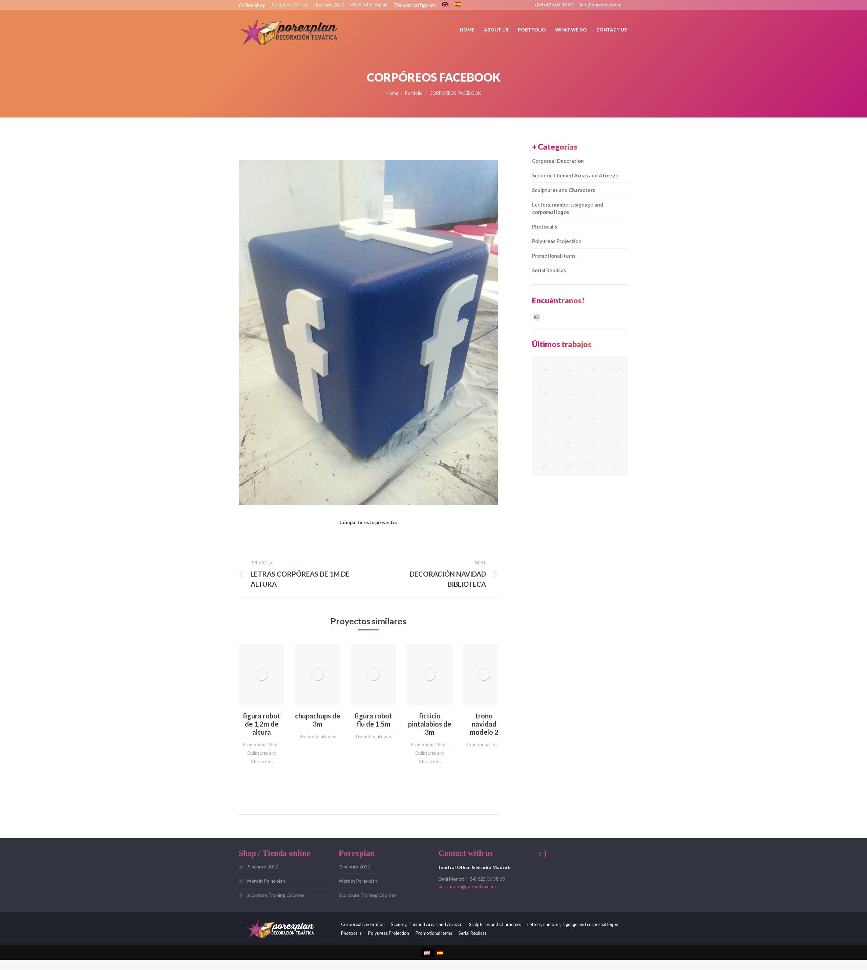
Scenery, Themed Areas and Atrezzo (575, 175)
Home (392, 93)
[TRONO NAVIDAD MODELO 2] (544, 440)
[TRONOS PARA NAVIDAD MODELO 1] (568, 440)
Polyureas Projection (556, 241)
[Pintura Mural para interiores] (616, 392)
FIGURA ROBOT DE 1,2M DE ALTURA (261, 724)
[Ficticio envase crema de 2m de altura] (616, 464)
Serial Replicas (549, 270)
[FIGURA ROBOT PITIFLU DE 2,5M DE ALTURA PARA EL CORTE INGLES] (544, 464)
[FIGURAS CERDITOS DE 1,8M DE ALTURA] (616, 440)
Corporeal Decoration (558, 161)
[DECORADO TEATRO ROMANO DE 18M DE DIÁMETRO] (568, 368)
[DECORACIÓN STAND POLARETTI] (592, 464)
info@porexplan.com (600, 4)
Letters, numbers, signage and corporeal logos (567, 208)
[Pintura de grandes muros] (592, 416)
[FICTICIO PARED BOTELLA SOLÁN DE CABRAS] (568, 464)
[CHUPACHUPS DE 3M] (544, 392)
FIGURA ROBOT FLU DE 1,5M (373, 720)
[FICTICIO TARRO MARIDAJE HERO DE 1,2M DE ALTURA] (592, 440)
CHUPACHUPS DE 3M (317, 720)
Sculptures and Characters (563, 190)
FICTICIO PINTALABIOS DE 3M (429, 724)
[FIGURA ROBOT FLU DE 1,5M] (568, 392)
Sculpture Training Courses (275, 895)
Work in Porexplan (266, 881)
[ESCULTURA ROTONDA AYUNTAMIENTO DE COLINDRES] (616, 416)
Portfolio (414, 93)
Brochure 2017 (262, 866)
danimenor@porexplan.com (467, 886)
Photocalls (544, 226)
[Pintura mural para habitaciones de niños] (544, 416)
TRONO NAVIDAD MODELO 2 (484, 724)
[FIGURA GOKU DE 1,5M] (616, 368)
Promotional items (261, 744)
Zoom (252, 674)
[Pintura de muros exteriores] (568, 416)
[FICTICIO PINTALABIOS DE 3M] (592, 392)
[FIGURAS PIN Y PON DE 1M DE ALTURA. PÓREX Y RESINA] (592, 368)
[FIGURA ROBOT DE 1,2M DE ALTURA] (544, 368)
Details (270, 674)
